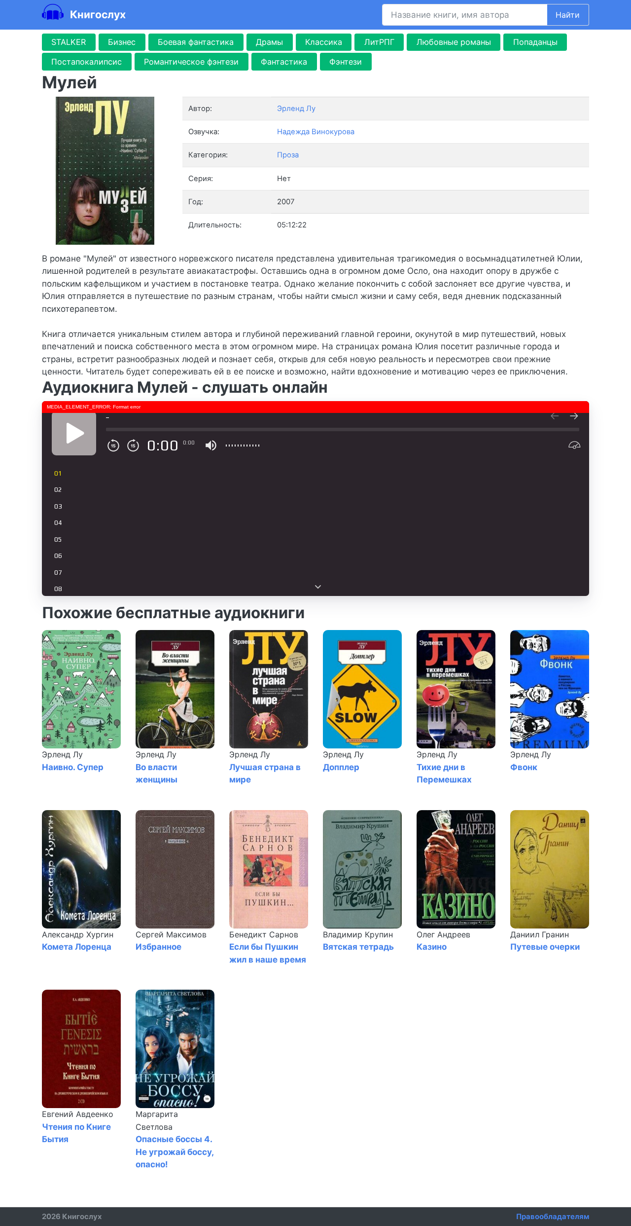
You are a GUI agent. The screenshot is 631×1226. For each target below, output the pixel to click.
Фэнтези (345, 62)
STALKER (68, 42)
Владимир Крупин (358, 934)
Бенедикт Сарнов (263, 934)
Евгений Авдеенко (77, 1114)
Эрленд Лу (62, 754)
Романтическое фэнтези (191, 62)
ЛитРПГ (379, 42)
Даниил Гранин (539, 934)
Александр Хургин (77, 934)
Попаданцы (535, 42)
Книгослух (97, 14)
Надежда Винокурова (315, 131)
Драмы (269, 42)
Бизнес (122, 42)
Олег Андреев (443, 934)
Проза (288, 154)
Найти (568, 15)
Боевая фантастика (196, 42)
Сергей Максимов (171, 934)
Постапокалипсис (86, 62)
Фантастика (284, 62)
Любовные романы (454, 42)
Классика (323, 42)
